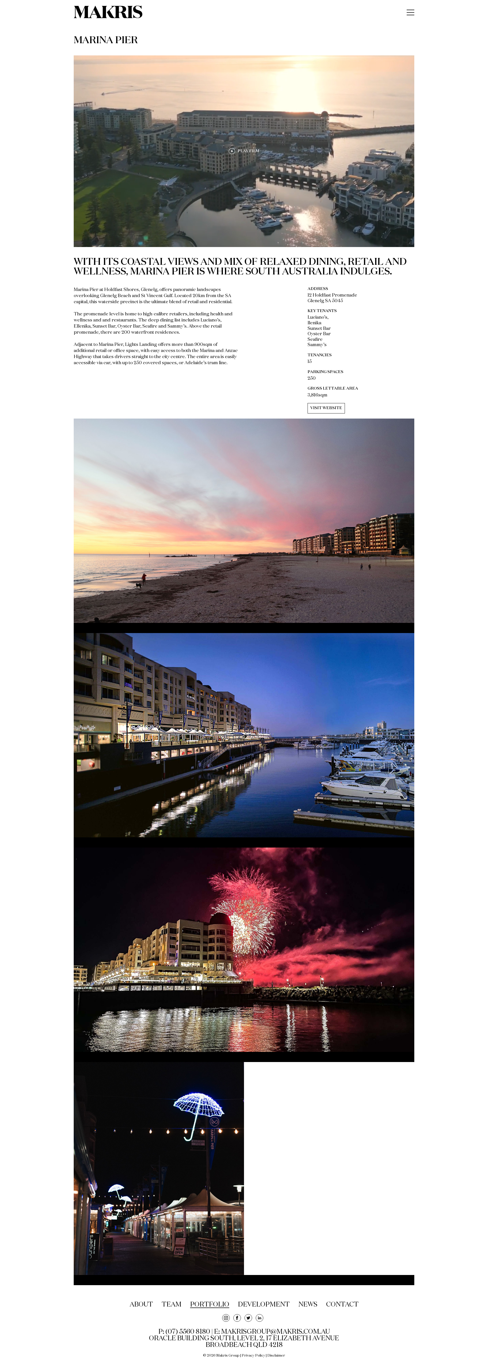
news (307, 1304)
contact (342, 1304)
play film (248, 151)
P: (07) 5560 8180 (184, 1332)
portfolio (209, 1304)
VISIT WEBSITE (326, 408)
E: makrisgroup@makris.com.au (272, 1332)
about (141, 1304)
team (171, 1304)
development (264, 1304)
